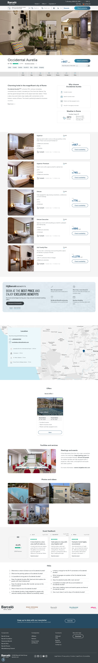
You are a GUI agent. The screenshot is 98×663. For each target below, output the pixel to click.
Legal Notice (57, 656)
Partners (34, 638)
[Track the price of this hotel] (88, 66)
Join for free (17, 307)
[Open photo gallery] (32, 135)
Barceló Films (5, 643)
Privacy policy (65, 656)
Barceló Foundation (6, 638)
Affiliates (34, 636)
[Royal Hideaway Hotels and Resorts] (32, 608)
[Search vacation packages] (9, 8)
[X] (41, 656)
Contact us (58, 644)
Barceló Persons (5, 646)
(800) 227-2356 (76, 1)
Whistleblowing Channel (8, 648)
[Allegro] (94, 608)
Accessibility (86, 656)
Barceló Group (5, 636)
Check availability (82, 8)
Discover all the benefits (15, 303)
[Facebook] (35, 656)
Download (78, 636)
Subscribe (70, 620)
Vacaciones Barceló (6, 641)
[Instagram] (38, 656)
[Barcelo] (54, 608)
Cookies (73, 656)
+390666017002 (16, 339)
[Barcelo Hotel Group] (5, 656)
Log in (11, 307)
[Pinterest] (46, 656)
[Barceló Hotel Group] (12, 3)
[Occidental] (73, 608)
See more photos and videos (50, 50)
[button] (83, 1)
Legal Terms (79, 656)
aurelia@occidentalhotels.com (20, 342)
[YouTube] (43, 656)
